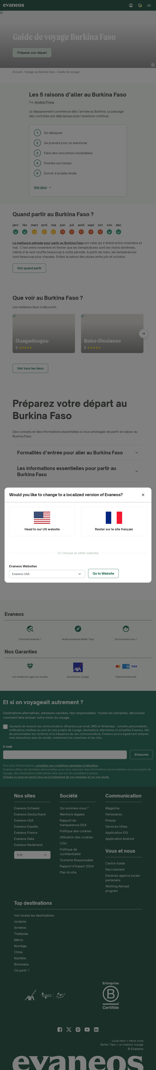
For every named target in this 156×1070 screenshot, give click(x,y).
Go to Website (103, 573)
